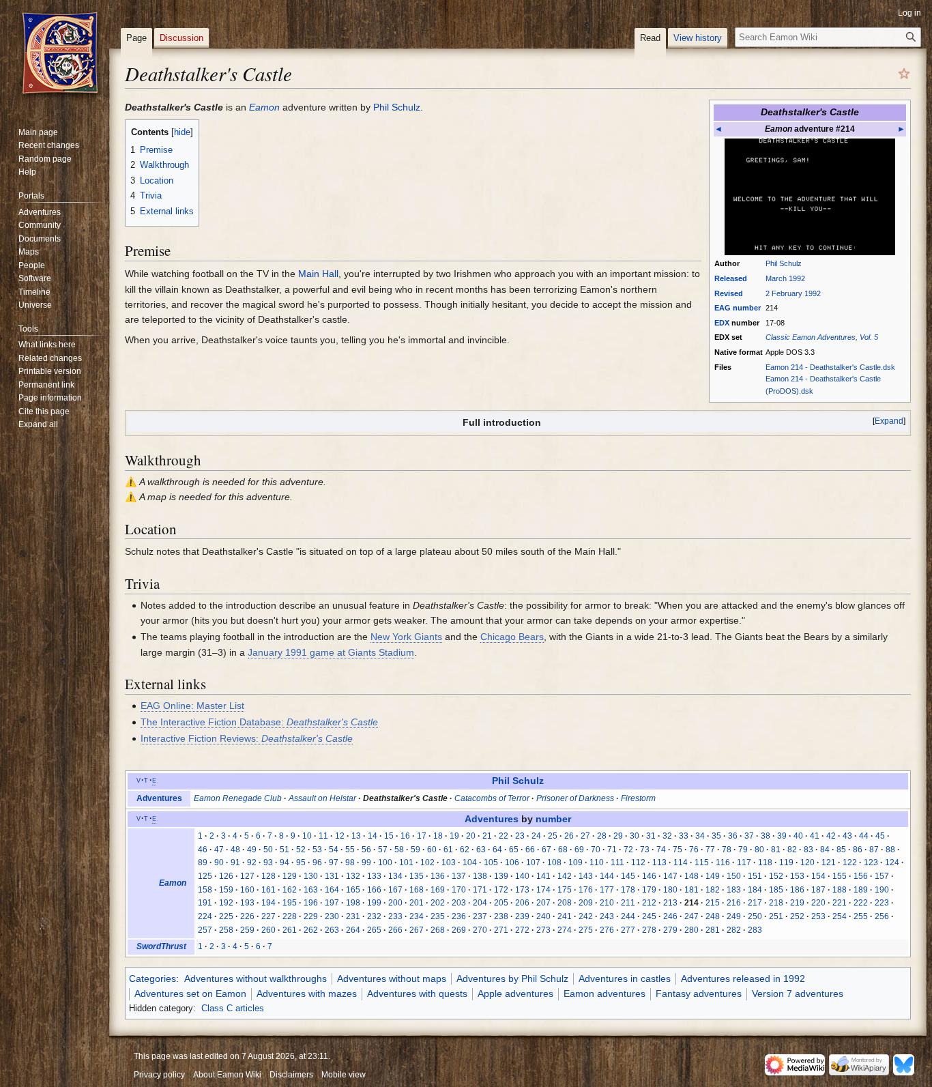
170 (459, 890)
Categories (152, 978)
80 (759, 849)
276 (607, 930)
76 (694, 849)
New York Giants (406, 636)
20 (471, 836)
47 (219, 849)
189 (861, 890)
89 (202, 862)
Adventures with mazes (307, 993)
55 (350, 849)
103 (448, 862)
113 (659, 862)
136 (438, 876)
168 (416, 890)
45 (880, 836)
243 (607, 916)
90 (219, 862)
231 (353, 916)
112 (638, 862)
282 (734, 930)
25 (552, 836)
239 (522, 916)
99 (366, 862)
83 (808, 849)
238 (501, 916)
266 (395, 930)
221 (839, 903)
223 (882, 903)
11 (323, 836)
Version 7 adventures (797, 993)
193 (247, 903)
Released (730, 278)
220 (818, 903)
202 (438, 903)
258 (226, 930)
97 (333, 862)
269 (459, 930)
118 (765, 862)
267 (416, 930)
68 (563, 849)
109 (575, 862)
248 (712, 916)
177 (607, 890)
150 (734, 876)
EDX (721, 323)
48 (235, 849)
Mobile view (343, 1074)
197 (332, 903)
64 (497, 849)
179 (649, 890)
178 (628, 890)
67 (546, 849)
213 (670, 903)
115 (702, 862)
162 (289, 890)
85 (841, 849)
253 (818, 916)
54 (333, 849)
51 (284, 849)
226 (247, 916)
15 (389, 836)
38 (765, 836)
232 (374, 916)
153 (797, 876)
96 (317, 862)
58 (399, 849)
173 (522, 890)
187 (818, 890)
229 (311, 916)
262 (311, 930)
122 (850, 862)
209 (586, 903)
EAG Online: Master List (192, 705)
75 (677, 849)
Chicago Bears (512, 636)
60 (432, 849)
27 (585, 836)
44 (864, 836)
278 (649, 930)
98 (350, 862)
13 (356, 836)
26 (569, 836)
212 (649, 903)
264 (353, 930)
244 (628, 916)
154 (818, 876)
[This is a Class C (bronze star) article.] (904, 73)
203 (459, 903)
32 (667, 836)
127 (247, 876)
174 (543, 890)
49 (252, 849)
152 (776, 876)
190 (882, 890)
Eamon (264, 107)
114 (680, 862)
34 (700, 836)
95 (301, 862)
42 (831, 836)
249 (734, 916)
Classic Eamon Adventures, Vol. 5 (822, 337)
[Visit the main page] (60, 54)
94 (284, 862)
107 (533, 862)
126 (226, 876)
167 (395, 890)
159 (226, 890)
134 (395, 876)
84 (825, 849)
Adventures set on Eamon (190, 993)
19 (454, 836)
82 (792, 849)
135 (416, 876)
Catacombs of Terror (491, 798)
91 (235, 862)
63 (481, 849)
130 (311, 876)
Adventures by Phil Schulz (512, 978)
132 (353, 876)
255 (861, 916)
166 (374, 890)
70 (595, 849)
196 (311, 903)
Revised (728, 293)
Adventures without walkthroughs (255, 978)
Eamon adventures (604, 993)
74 (661, 849)
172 (501, 890)
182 (712, 890)
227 (268, 916)
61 (448, 849)
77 (710, 849)
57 (383, 849)
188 (839, 890)
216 (734, 903)
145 (628, 876)
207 (543, 903)
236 (459, 916)
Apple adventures (515, 993)
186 (797, 890)
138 (480, 876)
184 (755, 890)
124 (892, 862)
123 (871, 862)
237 (480, 916)
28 (602, 836)
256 (882, 916)
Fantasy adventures (699, 993)
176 (586, 890)
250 (755, 916)
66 (530, 849)
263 (332, 930)
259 (247, 930)
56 (366, 849)
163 (311, 890)
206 (522, 903)
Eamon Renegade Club (238, 798)
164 (332, 890)
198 (353, 903)
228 (289, 916)
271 (501, 930)
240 (543, 916)
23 (520, 836)
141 (543, 876)
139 (501, 876)
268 (438, 930)
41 (814, 836)
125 (205, 876)
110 (596, 862)
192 (226, 903)
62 (464, 849)
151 (755, 876)
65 (514, 849)
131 (332, 876)
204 (480, 903)
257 (205, 930)
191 (205, 903)
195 (289, 903)
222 (861, 903)
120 (807, 862)
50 (268, 849)
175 (564, 890)
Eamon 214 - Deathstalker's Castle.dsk (830, 367)
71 (612, 849)
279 (670, 930)
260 (268, 930)
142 (564, 876)
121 (828, 862)
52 (301, 849)
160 (247, 890)
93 (268, 862)
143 (586, 876)
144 (607, 876)
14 (372, 836)
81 (776, 849)
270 (480, 930)
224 (205, 916)
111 (617, 862)
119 (786, 862)
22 (503, 836)
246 (670, 916)
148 (691, 876)
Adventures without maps (391, 978)
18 (438, 836)
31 (651, 836)
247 (691, 916)
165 (353, 890)
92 (252, 862)
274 (564, 930)
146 (649, 876)
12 (340, 836)
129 (289, 876)
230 (332, 916)
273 (543, 930)
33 (683, 836)
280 (691, 930)
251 (776, 916)
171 (480, 890)
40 (798, 836)
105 (491, 862)
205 (501, 903)
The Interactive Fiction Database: (259, 721)
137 (459, 876)
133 (374, 876)
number (747, 308)
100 (385, 862)
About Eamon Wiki (227, 1074)
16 (405, 836)
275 (586, 930)
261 (289, 930)
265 (374, 930)
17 (421, 836)
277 (628, 930)
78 (726, 849)
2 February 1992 (793, 293)
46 (202, 849)
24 (536, 836)
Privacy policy (159, 1074)
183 (734, 890)
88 (890, 849)
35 (716, 836)
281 (712, 930)
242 (586, 916)
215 (712, 903)
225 (226, 916)
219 (797, 903)
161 (268, 890)
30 (634, 836)
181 (691, 890)
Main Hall (318, 273)
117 (744, 862)
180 (670, 890)
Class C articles (232, 1008)
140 (522, 876)
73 (645, 849)
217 (755, 903)
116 (723, 862)
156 (861, 876)
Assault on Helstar (322, 798)
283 (755, 930)
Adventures (159, 798)
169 (438, 890)
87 (874, 849)
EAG (722, 308)
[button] (38, 424)
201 (416, 903)
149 (712, 876)
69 (579, 849)
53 (317, 849)
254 (839, 916)
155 (839, 876)
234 (416, 916)
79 (743, 849)
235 (438, 916)
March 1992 (785, 278)
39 (782, 836)
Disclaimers (291, 1074)
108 (554, 862)
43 (847, 836)
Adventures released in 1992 (743, 978)
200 (395, 903)
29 (618, 836)
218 (776, 903)
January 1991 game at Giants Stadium (331, 652)
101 (406, 862)
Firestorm (638, 798)
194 (268, 903)
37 (749, 836)
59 (415, 849)
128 (268, 876)
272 (522, 930)
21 (487, 836)
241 (564, 916)
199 (374, 903)
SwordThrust (161, 946)
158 (205, 890)
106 (512, 862)
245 (649, 916)
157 (882, 876)
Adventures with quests (417, 993)
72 (628, 849)
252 (797, 916)
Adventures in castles (625, 978)
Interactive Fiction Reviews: (247, 738)
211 (628, 903)
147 (670, 876)
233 (395, 916)
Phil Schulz (784, 263)
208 (564, 903)
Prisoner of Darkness (575, 798)
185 (776, 890)
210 (607, 903)
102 (427, 862)
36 (733, 836)
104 (470, 862)
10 (307, 836)
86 (857, 849)
